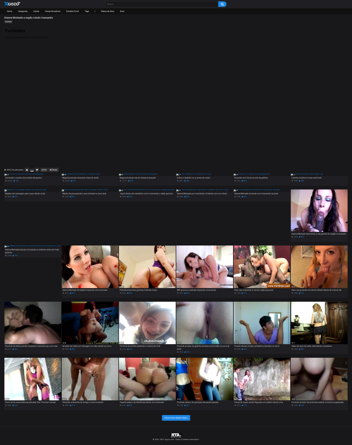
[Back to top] (342, 437)
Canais (36, 11)
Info (45, 170)
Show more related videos (176, 418)
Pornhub (8, 22)
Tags (87, 11)
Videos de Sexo (107, 11)
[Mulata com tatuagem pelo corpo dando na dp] (32, 190)
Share (54, 170)
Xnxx (122, 11)
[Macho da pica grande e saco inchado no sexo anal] (90, 190)
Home (9, 11)
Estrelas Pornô (72, 11)
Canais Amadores (53, 11)
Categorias (23, 11)
